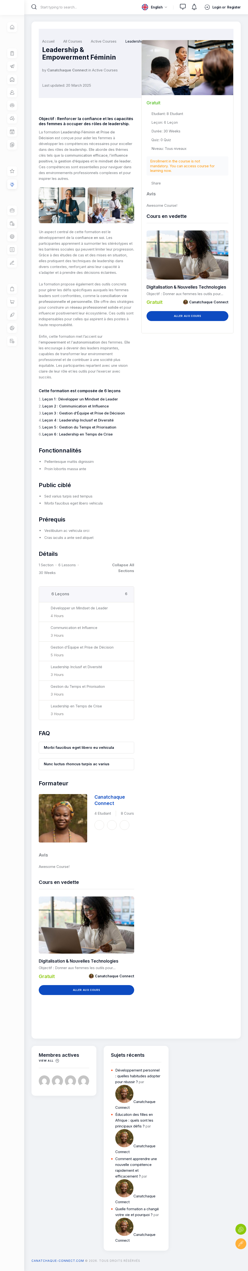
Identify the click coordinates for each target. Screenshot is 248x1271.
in (89, 70)
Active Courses (105, 70)
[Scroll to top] (240, 1258)
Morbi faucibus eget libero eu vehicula (79, 747)
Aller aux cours (86, 990)
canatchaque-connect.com (57, 1261)
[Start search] (34, 7)
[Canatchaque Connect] (63, 818)
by (44, 70)
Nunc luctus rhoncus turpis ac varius (76, 764)
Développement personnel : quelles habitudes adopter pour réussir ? (137, 1076)
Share (156, 183)
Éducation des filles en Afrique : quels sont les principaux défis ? (134, 1120)
